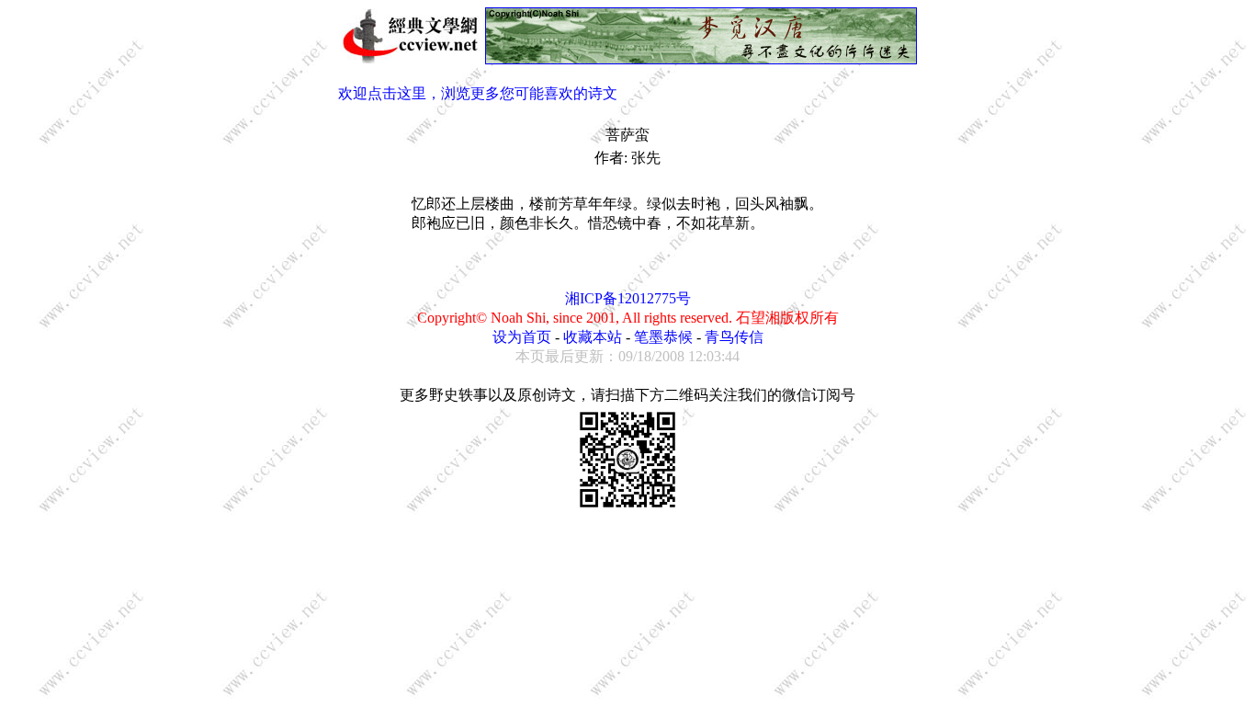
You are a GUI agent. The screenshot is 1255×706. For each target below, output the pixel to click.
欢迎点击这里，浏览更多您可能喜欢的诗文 (477, 93)
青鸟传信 (734, 337)
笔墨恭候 (663, 337)
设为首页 (521, 337)
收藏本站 (592, 337)
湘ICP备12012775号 (628, 298)
